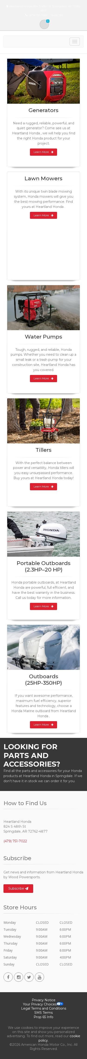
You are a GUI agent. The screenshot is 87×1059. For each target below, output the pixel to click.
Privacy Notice (43, 1000)
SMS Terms (43, 1013)
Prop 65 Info (43, 1017)
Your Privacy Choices (40, 1004)
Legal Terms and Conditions (43, 1008)
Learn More (41, 152)
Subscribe (16, 888)
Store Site (57, 15)
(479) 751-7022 (15, 841)
